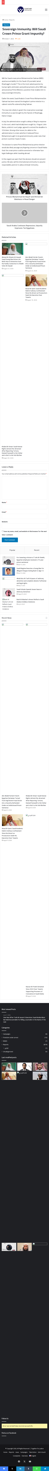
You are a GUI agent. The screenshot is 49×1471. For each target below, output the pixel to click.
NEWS (5, 1041)
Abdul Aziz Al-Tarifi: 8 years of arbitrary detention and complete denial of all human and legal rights (31, 581)
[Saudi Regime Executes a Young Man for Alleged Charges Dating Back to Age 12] (8, 571)
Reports (11, 19)
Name (4, 502)
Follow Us (5, 1418)
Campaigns (6, 1034)
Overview (25, 1455)
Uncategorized (8, 1051)
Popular (12, 550)
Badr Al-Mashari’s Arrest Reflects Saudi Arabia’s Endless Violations (30, 600)
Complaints (16, 1455)
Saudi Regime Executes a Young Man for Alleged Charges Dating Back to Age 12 (30, 569)
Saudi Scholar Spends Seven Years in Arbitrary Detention (29, 590)
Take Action (32, 1452)
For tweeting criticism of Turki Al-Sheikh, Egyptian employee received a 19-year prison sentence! (31, 560)
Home (6, 19)
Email (4, 512)
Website (5, 521)
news (17, 1452)
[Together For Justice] (24, 9)
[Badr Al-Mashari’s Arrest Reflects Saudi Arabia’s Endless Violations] (8, 604)
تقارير (6, 1048)
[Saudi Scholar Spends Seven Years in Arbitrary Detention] (8, 592)
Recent (36, 550)
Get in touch (42, 1452)
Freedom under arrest (10, 1037)
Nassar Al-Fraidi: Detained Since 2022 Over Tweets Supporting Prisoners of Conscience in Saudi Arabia (35, 990)
